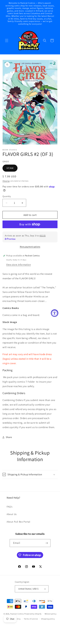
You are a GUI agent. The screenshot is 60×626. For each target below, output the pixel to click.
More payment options (30, 246)
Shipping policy (48, 619)
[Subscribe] (46, 543)
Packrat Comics (17, 613)
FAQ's (9, 506)
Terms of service (31, 619)
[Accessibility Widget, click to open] (54, 313)
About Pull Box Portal (18, 521)
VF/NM (10, 168)
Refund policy (50, 614)
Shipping (6, 181)
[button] (6, 40)
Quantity (6, 196)
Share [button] (9, 437)
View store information (18, 264)
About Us (12, 514)
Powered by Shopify (33, 613)
